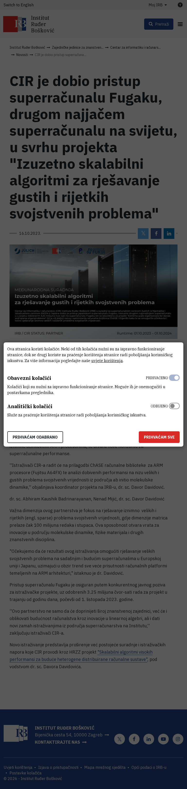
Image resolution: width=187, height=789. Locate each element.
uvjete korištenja (107, 360)
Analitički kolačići (29, 406)
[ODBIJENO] (174, 409)
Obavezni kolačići (29, 378)
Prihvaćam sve (159, 437)
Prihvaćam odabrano (35, 437)
